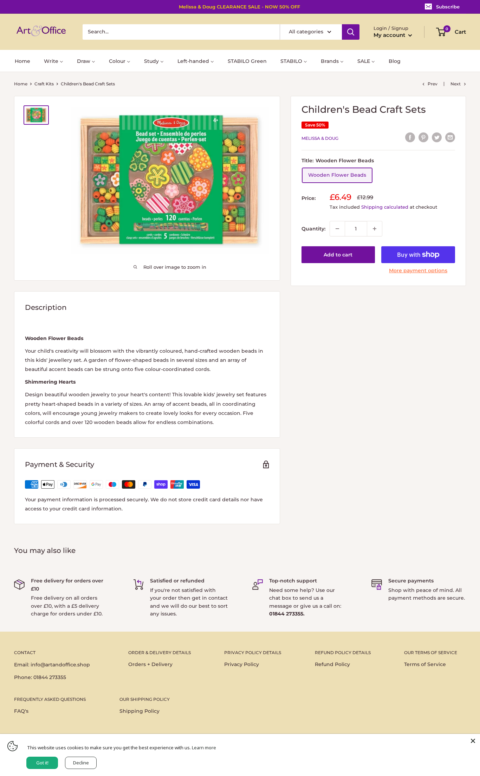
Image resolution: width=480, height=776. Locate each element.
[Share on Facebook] (410, 137)
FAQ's (21, 711)
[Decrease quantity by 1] (337, 228)
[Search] (350, 32)
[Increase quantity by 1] (374, 228)
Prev (432, 83)
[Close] (472, 740)
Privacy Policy (241, 664)
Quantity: (313, 229)
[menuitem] (22, 60)
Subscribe (448, 6)
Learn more (204, 747)
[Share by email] (450, 137)
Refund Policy (332, 664)
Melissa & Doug (319, 138)
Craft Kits (44, 83)
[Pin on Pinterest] (423, 137)
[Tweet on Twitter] (437, 137)
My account (390, 35)
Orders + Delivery (150, 664)
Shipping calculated (384, 207)
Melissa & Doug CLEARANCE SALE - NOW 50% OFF (239, 6)
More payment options (418, 270)
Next (455, 83)
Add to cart (338, 255)
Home (20, 83)
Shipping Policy (139, 711)
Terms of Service (425, 664)
